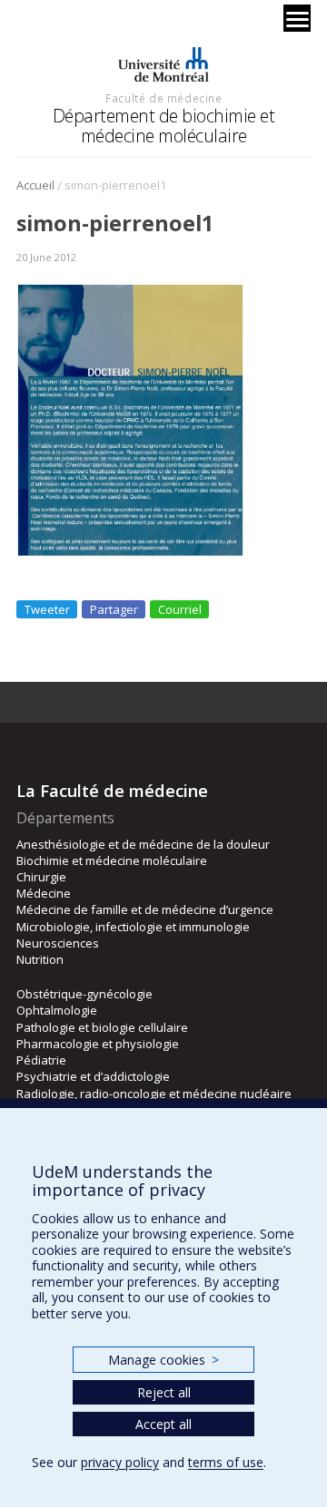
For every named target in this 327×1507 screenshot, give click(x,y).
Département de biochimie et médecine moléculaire (164, 125)
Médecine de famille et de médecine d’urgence (144, 909)
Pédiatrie (41, 1060)
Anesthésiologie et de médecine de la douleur (143, 844)
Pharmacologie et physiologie (97, 1043)
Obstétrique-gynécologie (84, 994)
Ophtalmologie (56, 1010)
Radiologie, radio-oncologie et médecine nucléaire (154, 1093)
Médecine (43, 893)
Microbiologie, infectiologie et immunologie (133, 927)
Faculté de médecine (163, 98)
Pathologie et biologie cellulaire (102, 1027)
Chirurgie (41, 877)
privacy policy (120, 1462)
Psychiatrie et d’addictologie (93, 1076)
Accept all (163, 1424)
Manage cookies (163, 1359)
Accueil (35, 185)
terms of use (225, 1462)
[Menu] (297, 18)
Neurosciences (57, 943)
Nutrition (40, 959)
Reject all (164, 1392)
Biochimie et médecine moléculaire (111, 860)
